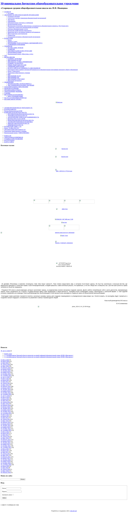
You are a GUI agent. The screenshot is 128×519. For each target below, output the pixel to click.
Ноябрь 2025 (6, 372)
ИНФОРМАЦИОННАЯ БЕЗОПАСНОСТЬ (21, 120)
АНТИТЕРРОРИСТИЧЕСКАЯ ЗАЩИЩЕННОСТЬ (23, 117)
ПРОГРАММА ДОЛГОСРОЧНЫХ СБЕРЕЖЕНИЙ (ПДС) (25, 43)
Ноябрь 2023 (6, 410)
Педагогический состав (15, 24)
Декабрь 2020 (6, 460)
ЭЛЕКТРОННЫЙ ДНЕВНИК (13, 91)
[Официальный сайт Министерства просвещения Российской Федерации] (64, 235)
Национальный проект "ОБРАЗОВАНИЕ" (16, 133)
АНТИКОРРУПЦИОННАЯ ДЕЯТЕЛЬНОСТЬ (18, 108)
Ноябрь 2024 (6, 391)
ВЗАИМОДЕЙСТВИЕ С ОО (12, 126)
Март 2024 (5, 403)
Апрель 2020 (6, 469)
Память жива (8, 354)
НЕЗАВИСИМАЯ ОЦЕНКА (12, 99)
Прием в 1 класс (12, 41)
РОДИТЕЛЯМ (8, 38)
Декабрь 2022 (6, 425)
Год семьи (11, 13)
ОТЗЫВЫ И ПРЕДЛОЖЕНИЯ (13, 139)
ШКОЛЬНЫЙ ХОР (13, 77)
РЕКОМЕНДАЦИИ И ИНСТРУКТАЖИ (20, 51)
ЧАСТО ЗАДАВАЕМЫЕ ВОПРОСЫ (15, 98)
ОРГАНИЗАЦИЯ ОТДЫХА (12, 90)
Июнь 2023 (5, 416)
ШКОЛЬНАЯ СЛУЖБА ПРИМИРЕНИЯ (20, 62)
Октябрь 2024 (6, 392)
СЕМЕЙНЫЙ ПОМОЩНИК (16, 44)
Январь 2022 (6, 441)
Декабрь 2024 (6, 389)
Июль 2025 (5, 378)
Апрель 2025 (6, 383)
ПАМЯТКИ (11, 49)
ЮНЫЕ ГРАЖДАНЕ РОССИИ (17, 65)
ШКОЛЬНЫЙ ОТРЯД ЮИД (16, 79)
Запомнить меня (7, 495)
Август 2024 (6, 396)
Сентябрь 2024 (6, 394)
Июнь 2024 (5, 399)
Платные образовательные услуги (18, 29)
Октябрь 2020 (6, 463)
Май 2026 (5, 363)
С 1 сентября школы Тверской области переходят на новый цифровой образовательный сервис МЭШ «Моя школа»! (38, 355)
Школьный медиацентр (15, 80)
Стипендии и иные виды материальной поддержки (23, 27)
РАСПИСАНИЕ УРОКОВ (15, 47)
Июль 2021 (5, 449)
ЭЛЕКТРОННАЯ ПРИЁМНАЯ (13, 137)
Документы (11, 19)
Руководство (11, 35)
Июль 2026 (5, 360)
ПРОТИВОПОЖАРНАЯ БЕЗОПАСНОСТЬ (21, 114)
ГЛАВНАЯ (7, 12)
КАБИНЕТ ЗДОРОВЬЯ (15, 58)
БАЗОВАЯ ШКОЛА (10, 109)
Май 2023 (5, 417)
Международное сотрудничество (17, 33)
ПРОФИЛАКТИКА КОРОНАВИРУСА (20, 83)
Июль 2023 (5, 414)
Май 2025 (5, 381)
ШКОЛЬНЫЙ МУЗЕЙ (14, 60)
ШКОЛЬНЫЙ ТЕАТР (14, 76)
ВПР (9, 74)
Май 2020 (5, 468)
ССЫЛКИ (7, 93)
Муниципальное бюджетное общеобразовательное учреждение (40, 3)
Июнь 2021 (5, 450)
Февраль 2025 (6, 386)
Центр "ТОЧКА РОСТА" (11, 128)
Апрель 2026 (6, 364)
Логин (4, 488)
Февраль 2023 (6, 422)
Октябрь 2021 (6, 446)
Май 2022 (5, 435)
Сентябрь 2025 (6, 375)
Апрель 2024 (6, 402)
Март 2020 (5, 471)
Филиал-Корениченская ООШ (13, 111)
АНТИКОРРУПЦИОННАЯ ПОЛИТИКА (20, 122)
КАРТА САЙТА (9, 142)
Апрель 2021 (6, 453)
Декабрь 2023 (6, 408)
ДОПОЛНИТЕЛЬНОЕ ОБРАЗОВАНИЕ (16, 87)
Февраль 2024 (6, 405)
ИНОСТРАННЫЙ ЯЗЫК (15, 96)
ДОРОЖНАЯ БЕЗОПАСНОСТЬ (17, 115)
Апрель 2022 (6, 436)
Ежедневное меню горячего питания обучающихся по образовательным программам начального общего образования (43, 69)
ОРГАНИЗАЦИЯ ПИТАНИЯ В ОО (15, 129)
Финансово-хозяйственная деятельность (20, 30)
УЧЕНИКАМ (8, 46)
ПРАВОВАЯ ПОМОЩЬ (11, 88)
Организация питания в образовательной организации (24, 37)
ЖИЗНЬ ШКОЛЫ (9, 57)
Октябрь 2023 (6, 411)
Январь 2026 (6, 369)
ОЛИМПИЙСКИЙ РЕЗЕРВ (16, 66)
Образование (11, 21)
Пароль (4, 491)
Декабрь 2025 (6, 371)
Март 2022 (5, 438)
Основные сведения (14, 16)
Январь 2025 (6, 388)
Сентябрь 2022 (6, 430)
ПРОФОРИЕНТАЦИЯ (14, 52)
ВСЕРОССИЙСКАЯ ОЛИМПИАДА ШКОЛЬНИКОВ (24, 68)
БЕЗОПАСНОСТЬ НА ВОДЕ (16, 118)
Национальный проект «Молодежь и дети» (20, 54)
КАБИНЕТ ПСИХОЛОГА (15, 63)
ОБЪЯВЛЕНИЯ (8, 82)
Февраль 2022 (6, 439)
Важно (10, 40)
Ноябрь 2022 (6, 427)
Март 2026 (5, 366)
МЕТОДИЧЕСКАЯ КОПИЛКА (13, 94)
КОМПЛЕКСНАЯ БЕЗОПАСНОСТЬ (15, 112)
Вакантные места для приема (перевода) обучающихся (24, 32)
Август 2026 (6, 351)
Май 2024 (5, 400)
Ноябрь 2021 (6, 444)
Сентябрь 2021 (6, 447)
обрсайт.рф (73, 511)
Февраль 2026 (6, 367)
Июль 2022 (5, 432)
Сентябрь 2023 (6, 413)
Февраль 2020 (6, 472)
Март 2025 (5, 385)
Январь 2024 (6, 407)
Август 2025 (6, 377)
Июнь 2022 (5, 433)
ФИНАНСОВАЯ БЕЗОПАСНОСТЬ (18, 123)
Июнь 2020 (5, 466)
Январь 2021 (6, 458)
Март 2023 (5, 421)
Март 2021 (5, 455)
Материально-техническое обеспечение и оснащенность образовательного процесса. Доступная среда (38, 26)
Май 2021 (5, 452)
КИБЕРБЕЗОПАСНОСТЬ (15, 125)
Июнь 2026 (5, 361)
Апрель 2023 (6, 419)
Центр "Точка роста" (14, 71)
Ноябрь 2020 (6, 461)
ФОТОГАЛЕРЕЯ (9, 140)
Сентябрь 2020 (6, 464)
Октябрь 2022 (6, 428)
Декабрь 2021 (6, 442)
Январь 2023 (6, 424)
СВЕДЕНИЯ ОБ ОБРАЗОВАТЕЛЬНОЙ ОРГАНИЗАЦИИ (21, 15)
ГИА (5, 55)
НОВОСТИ (7, 136)
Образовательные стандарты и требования (20, 22)
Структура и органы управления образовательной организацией (27, 18)
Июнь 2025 (5, 380)
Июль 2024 (5, 397)
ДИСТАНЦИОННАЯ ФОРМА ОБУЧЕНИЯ (21, 85)
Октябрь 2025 (6, 374)
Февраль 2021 (6, 457)
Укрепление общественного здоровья (19, 73)
